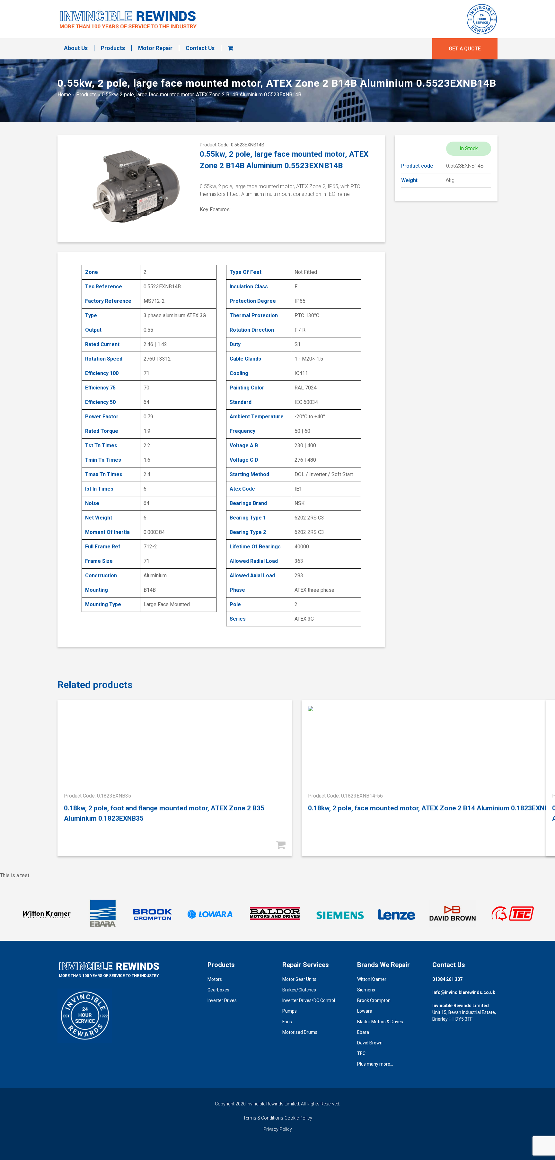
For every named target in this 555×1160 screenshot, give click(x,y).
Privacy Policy (277, 1129)
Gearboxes (218, 989)
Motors (214, 979)
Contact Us (200, 48)
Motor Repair (155, 48)
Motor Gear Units (299, 979)
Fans (287, 1021)
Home (64, 95)
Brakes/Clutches (299, 989)
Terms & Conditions (263, 1118)
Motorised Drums (299, 1032)
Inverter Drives (222, 1000)
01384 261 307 (447, 979)
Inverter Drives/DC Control (308, 1000)
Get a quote (465, 49)
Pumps (289, 1011)
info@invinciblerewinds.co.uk (463, 992)
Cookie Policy (298, 1118)
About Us (76, 48)
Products (113, 48)
